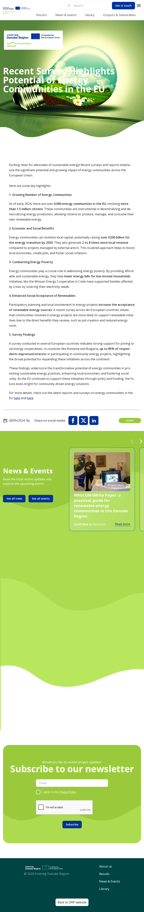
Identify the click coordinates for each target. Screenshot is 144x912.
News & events (66, 15)
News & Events (109, 881)
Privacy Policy (67, 792)
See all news (14, 498)
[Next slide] (141, 441)
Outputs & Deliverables (119, 15)
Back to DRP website (72, 902)
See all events (41, 498)
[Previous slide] (132, 441)
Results (41, 15)
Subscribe (72, 824)
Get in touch (123, 5)
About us (105, 866)
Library (89, 15)
